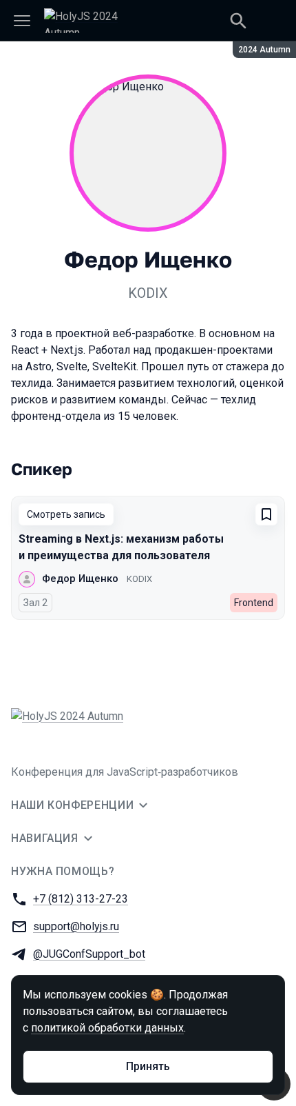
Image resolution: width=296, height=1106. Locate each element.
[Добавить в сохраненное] (266, 514)
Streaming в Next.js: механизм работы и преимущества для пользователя (121, 547)
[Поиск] (238, 20)
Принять (148, 1066)
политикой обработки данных (107, 1027)
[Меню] (22, 20)
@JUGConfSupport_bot (89, 954)
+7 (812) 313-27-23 (80, 898)
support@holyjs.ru (76, 926)
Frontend (253, 602)
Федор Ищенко (80, 578)
